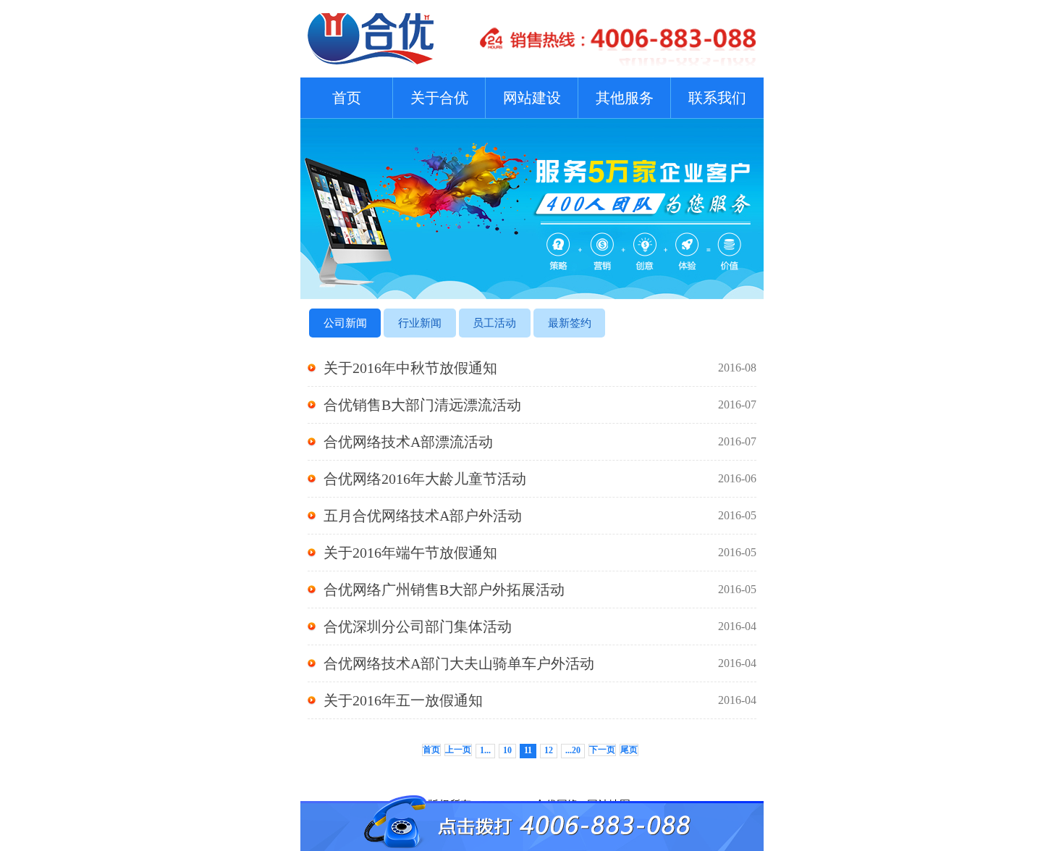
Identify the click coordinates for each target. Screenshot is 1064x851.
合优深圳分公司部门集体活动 (540, 626)
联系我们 (717, 98)
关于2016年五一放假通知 (540, 700)
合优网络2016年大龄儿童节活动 (540, 479)
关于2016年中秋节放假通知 (540, 368)
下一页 (602, 750)
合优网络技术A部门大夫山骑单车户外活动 (540, 663)
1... (485, 750)
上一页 (458, 750)
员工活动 (494, 323)
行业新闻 (420, 323)
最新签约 (569, 323)
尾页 (629, 750)
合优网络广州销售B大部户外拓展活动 (540, 590)
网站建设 (532, 98)
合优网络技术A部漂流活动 (540, 442)
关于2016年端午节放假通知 (540, 553)
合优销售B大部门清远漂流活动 (540, 405)
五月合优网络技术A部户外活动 (540, 516)
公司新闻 (345, 323)
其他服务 (625, 98)
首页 (346, 98)
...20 (572, 750)
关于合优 (439, 98)
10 (507, 750)
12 (548, 750)
